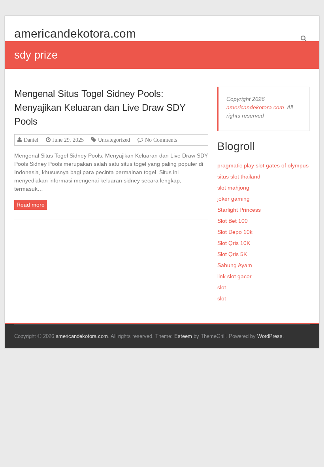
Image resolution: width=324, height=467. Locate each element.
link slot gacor (234, 276)
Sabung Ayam (234, 265)
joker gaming (233, 199)
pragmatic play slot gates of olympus (263, 165)
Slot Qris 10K (233, 243)
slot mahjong (233, 187)
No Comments (161, 139)
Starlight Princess (239, 210)
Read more (31, 204)
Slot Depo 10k (234, 232)
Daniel (31, 139)
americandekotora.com (75, 33)
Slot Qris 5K (232, 254)
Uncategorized (114, 139)
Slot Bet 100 (232, 221)
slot (221, 287)
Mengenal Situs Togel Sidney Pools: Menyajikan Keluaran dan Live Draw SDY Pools (100, 107)
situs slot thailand (238, 176)
